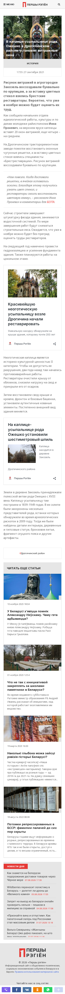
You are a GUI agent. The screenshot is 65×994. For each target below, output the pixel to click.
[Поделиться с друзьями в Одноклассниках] (37, 989)
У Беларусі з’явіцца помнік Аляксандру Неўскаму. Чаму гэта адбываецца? (32, 614)
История (32, 63)
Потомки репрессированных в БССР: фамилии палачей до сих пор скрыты (32, 827)
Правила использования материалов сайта (37, 971)
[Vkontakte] (27, 989)
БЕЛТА (50, 202)
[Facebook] (16, 989)
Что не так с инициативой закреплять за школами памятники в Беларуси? (27, 685)
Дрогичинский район (33, 553)
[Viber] (6, 989)
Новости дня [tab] (15, 866)
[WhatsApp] (48, 989)
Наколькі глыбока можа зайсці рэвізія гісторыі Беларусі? (31, 755)
